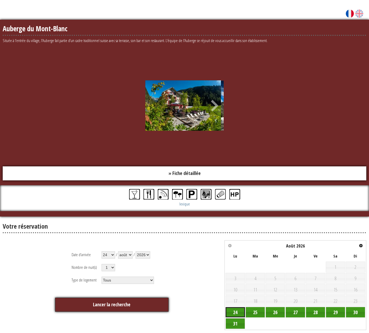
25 (255, 311)
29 (335, 311)
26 (275, 311)
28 (315, 311)
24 (235, 311)
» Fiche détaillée (185, 173)
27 (295, 311)
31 (235, 322)
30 (355, 311)
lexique (184, 202)
